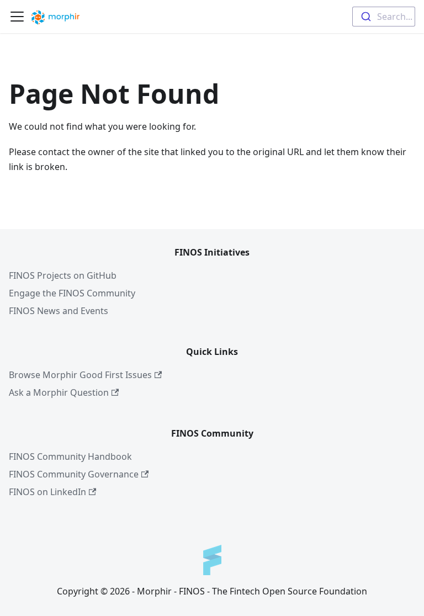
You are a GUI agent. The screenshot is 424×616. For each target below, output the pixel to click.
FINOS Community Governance (74, 474)
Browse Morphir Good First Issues (80, 375)
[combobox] (383, 16)
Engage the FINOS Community (72, 293)
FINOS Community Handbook (70, 456)
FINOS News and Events (58, 311)
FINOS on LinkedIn (47, 492)
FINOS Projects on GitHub (62, 275)
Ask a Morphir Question (59, 392)
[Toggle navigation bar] (17, 16)
